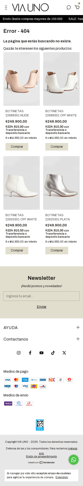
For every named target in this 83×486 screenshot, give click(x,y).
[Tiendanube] (41, 463)
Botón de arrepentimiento (41, 456)
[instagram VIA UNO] (19, 353)
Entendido (62, 477)
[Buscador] (68, 8)
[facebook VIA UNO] (30, 353)
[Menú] (6, 8)
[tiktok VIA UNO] (53, 353)
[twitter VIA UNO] (64, 353)
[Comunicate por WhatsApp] (74, 460)
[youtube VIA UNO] (41, 353)
